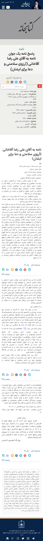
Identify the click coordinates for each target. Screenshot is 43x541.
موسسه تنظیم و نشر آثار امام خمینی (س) (19, 533)
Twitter (16, 82)
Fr (13, 2)
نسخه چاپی (8, 269)
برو (3, 86)
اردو (3, 2)
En (11, 2)
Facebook (12, 82)
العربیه (7, 2)
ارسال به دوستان (7, 82)
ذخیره (3, 269)
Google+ (20, 82)
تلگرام (24, 82)
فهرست (39, 86)
